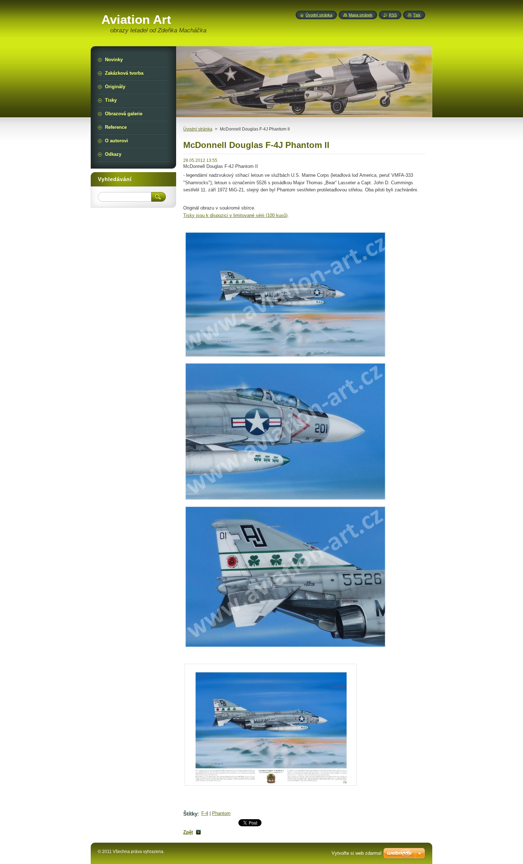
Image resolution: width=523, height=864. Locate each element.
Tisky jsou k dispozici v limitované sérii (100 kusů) (235, 215)
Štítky (190, 814)
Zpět (188, 832)
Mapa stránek (361, 15)
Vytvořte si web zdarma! (357, 853)
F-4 (204, 813)
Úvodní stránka (197, 129)
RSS (393, 15)
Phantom (221, 813)
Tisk (417, 15)
